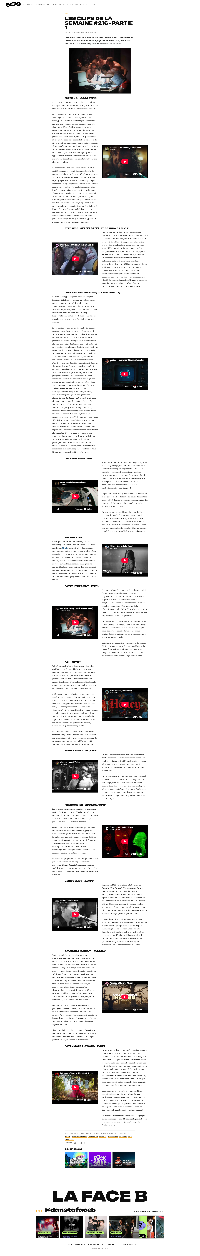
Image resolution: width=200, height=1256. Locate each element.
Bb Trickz (123, 1136)
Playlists (74, 4)
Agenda (83, 4)
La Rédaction (92, 32)
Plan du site (93, 1244)
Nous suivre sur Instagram (149, 1211)
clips (116, 1133)
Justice (96, 1133)
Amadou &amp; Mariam (82, 1133)
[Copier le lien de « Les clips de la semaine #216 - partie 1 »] (84, 1143)
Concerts (63, 4)
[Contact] (94, 4)
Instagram (80, 1244)
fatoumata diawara (79, 1136)
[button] (100, 71)
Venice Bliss (69, 1139)
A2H (121, 1133)
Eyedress (102, 1136)
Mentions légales (110, 1244)
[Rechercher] (90, 4)
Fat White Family (106, 1133)
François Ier (93, 1136)
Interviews (40, 4)
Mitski (126, 1133)
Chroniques (28, 4)
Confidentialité (128, 1244)
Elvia (130, 1136)
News (55, 4)
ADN (49, 4)
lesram (67, 1136)
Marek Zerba (113, 1136)
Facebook (68, 1244)
